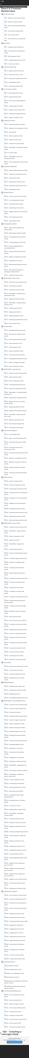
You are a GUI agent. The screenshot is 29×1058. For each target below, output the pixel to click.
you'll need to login (21, 1040)
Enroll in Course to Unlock (14, 1042)
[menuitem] (1, 1)
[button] (3, 1)
